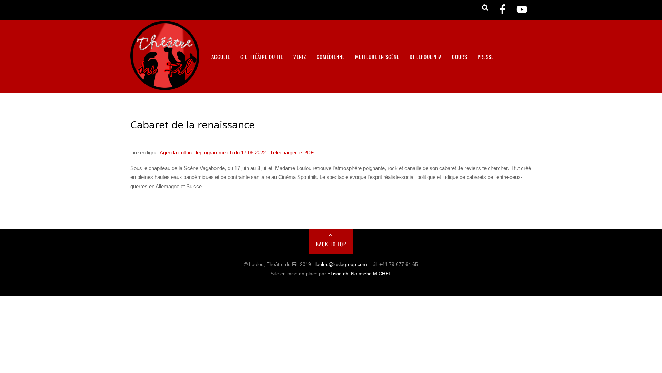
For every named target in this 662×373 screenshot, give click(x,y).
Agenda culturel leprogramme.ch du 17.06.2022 (213, 152)
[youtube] (522, 9)
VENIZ (299, 56)
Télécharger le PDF (292, 152)
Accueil (220, 56)
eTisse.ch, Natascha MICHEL (359, 273)
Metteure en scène (377, 56)
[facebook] (502, 9)
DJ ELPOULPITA (426, 56)
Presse (486, 56)
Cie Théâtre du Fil (261, 56)
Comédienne (331, 56)
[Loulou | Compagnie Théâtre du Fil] (164, 85)
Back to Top (331, 244)
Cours (459, 56)
